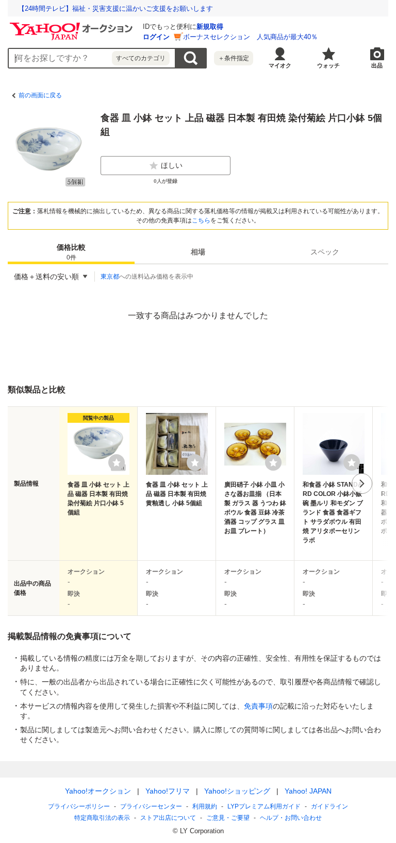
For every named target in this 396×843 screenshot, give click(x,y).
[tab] (71, 252)
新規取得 (209, 26)
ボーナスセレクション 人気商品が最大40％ (250, 37)
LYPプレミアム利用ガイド (264, 806)
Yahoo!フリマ (167, 791)
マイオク (280, 65)
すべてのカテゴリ (141, 58)
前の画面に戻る (40, 95)
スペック (324, 252)
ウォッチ (328, 65)
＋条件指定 (233, 58)
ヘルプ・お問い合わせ (291, 817)
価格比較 (71, 252)
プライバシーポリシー (79, 806)
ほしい (172, 165)
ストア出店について (168, 817)
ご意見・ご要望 (228, 817)
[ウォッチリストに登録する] (116, 462)
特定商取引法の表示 (102, 817)
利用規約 (204, 806)
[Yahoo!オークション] (73, 25)
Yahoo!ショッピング (237, 791)
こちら (201, 220)
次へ (362, 483)
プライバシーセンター (151, 806)
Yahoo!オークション (98, 791)
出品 (377, 65)
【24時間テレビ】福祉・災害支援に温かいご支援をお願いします (115, 8)
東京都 (110, 276)
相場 (198, 252)
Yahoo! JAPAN (308, 791)
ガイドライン (329, 806)
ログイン (156, 37)
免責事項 (258, 706)
